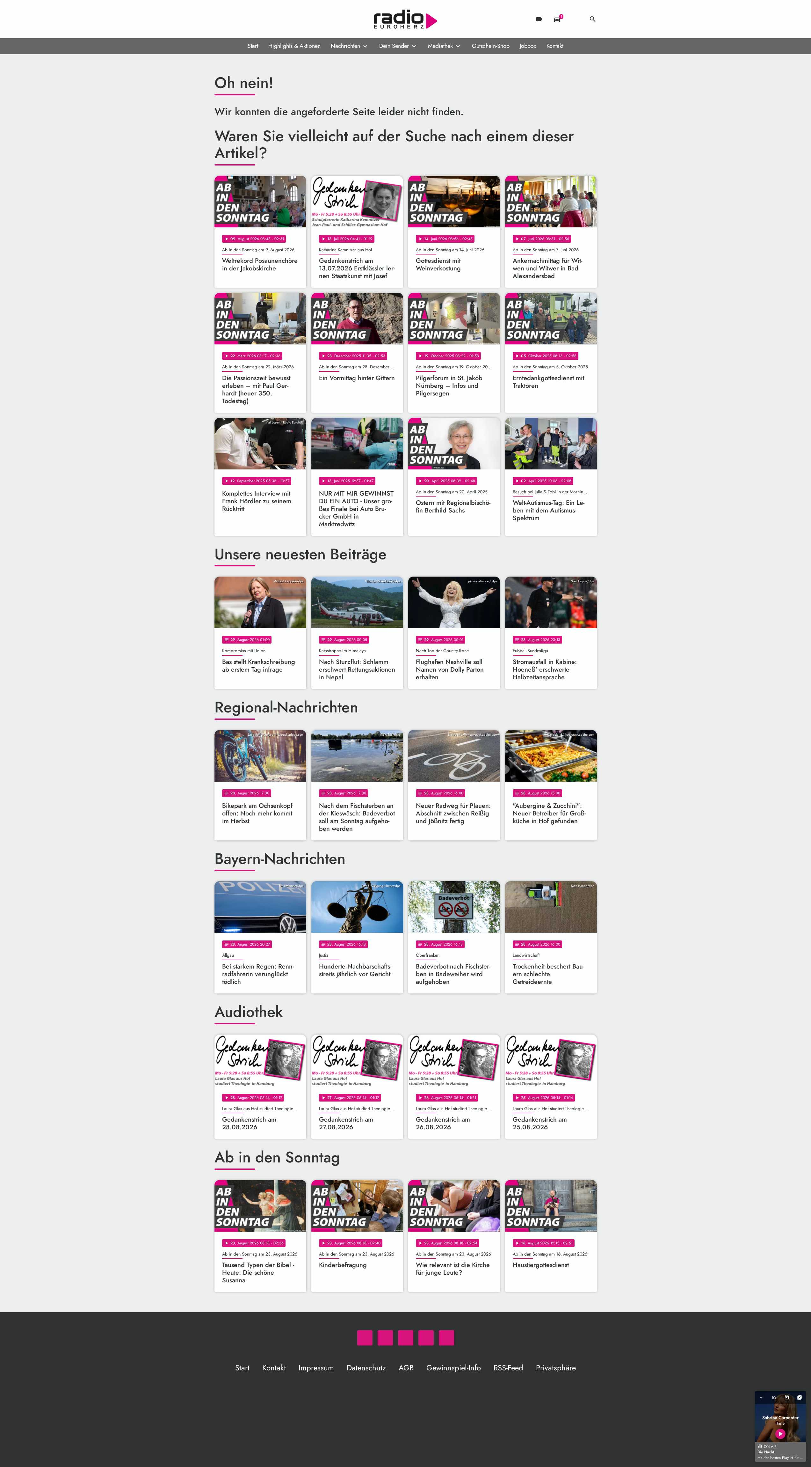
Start (253, 46)
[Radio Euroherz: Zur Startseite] (406, 19)
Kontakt (555, 46)
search (593, 19)
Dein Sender (394, 46)
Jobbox (528, 46)
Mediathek (440, 46)
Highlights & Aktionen (294, 46)
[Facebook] (233, 19)
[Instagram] (246, 19)
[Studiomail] (259, 19)
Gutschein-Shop (491, 46)
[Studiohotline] (271, 19)
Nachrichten (345, 46)
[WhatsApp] (220, 19)
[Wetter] (575, 19)
